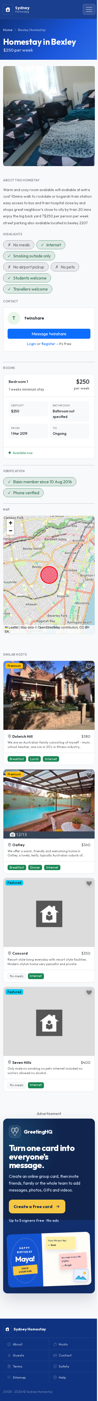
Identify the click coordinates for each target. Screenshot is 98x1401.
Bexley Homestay (32, 30)
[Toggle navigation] (89, 9)
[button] (10, 523)
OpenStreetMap (49, 627)
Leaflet (13, 627)
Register (48, 343)
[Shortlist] (89, 666)
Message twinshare (49, 333)
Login (31, 343)
